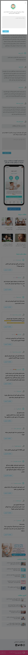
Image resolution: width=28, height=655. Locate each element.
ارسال (6, 31)
